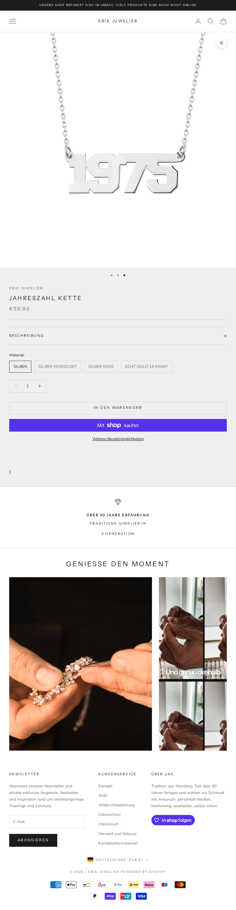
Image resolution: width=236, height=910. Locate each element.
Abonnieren (33, 840)
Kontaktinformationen (118, 843)
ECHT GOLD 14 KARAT (146, 366)
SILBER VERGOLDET (58, 366)
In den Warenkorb (118, 407)
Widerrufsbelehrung (116, 805)
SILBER (20, 366)
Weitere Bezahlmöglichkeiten (118, 439)
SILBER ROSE (101, 366)
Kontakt (105, 786)
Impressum (108, 824)
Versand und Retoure (117, 833)
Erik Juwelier (26, 288)
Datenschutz (109, 814)
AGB (102, 795)
